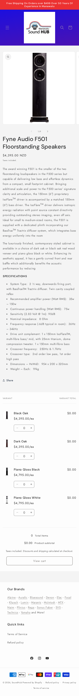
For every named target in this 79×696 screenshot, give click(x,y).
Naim (10, 607)
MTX (60, 602)
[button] (7, 28)
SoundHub (17, 682)
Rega (31, 607)
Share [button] (9, 380)
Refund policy (15, 642)
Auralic (22, 597)
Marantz (36, 602)
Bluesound (36, 597)
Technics (12, 612)
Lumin (24, 602)
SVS (58, 607)
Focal (68, 597)
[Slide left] (31, 131)
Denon (50, 597)
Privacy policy (69, 682)
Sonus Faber (45, 607)
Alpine (11, 597)
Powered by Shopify (32, 682)
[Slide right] (48, 131)
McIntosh (49, 602)
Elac (59, 597)
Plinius (21, 607)
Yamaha (25, 612)
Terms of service (41, 688)
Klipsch (13, 602)
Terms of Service (17, 634)
